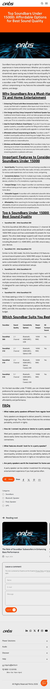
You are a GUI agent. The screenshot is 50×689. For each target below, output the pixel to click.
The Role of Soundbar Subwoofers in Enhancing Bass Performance (24, 551)
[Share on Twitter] (29, 480)
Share (10, 479)
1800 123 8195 (10, 669)
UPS (7, 506)
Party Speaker (11, 502)
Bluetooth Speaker (12, 498)
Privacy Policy (40, 571)
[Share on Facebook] (23, 480)
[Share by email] (39, 480)
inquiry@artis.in (11, 665)
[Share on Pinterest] (34, 480)
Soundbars (10, 494)
